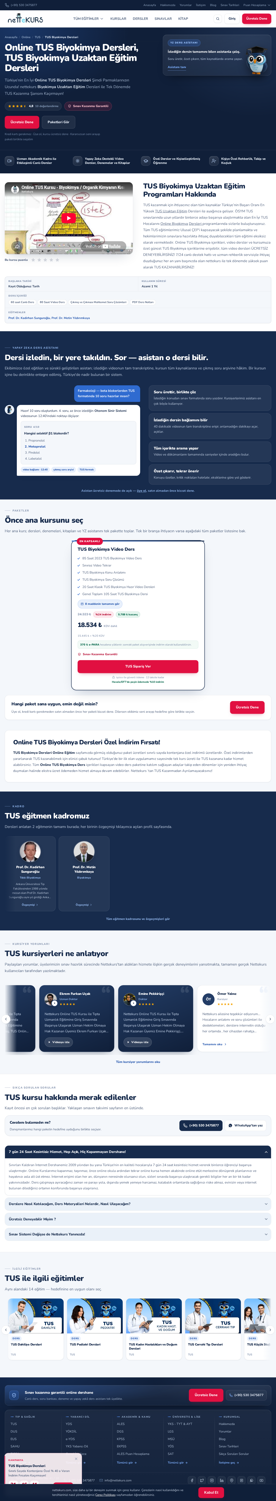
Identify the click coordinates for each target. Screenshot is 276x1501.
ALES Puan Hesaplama (133, 1454)
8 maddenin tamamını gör (102, 604)
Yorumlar (186, 5)
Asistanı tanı (177, 67)
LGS (171, 1431)
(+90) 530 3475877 (24, 5)
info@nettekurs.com (118, 1480)
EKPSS (121, 1446)
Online (26, 37)
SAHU (15, 1446)
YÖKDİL (71, 1431)
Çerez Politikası (105, 1495)
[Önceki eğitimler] (5, 1330)
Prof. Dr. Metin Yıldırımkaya (71, 318)
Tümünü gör (125, 1463)
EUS (14, 1439)
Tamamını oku (199, 1044)
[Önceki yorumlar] (5, 1019)
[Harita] (231, 1480)
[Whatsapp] (251, 1480)
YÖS (171, 1446)
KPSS (121, 1439)
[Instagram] (212, 1480)
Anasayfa (149, 5)
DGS (120, 1431)
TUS (38, 37)
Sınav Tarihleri (230, 5)
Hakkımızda (167, 5)
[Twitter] (202, 1480)
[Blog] (241, 1480)
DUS (14, 1431)
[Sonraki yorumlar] (270, 1019)
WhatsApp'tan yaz (248, 1125)
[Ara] (218, 19)
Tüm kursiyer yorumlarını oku (138, 1062)
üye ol (141, 490)
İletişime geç (227, 1463)
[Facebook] (192, 1480)
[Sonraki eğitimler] (270, 1330)
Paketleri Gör (58, 122)
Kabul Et (211, 1492)
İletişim (201, 5)
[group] (138, 874)
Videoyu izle (47, 1042)
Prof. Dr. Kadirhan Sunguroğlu (29, 318)
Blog (213, 5)
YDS (69, 1424)
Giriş (232, 18)
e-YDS (70, 1439)
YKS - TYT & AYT (180, 1424)
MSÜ (171, 1439)
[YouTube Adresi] (261, 1480)
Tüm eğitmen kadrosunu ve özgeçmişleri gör (138, 919)
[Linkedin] (222, 1480)
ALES (121, 1424)
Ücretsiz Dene (256, 18)
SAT (171, 1454)
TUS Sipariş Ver (138, 666)
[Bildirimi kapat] (76, 1458)
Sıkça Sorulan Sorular (234, 1454)
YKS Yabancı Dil (77, 1446)
